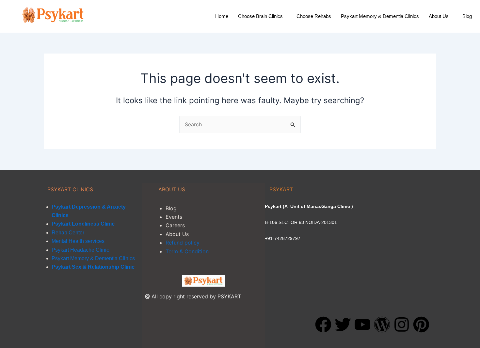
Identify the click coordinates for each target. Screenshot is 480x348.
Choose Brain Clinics (260, 16)
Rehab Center (68, 232)
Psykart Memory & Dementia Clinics (380, 16)
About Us (439, 16)
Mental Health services (78, 241)
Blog (467, 16)
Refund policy (183, 242)
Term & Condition (187, 251)
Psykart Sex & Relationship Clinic (93, 267)
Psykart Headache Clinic (80, 250)
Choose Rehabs (313, 16)
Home (221, 16)
